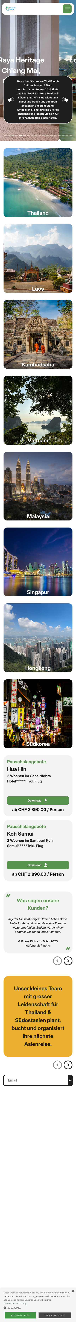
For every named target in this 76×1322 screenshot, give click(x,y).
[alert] (38, 1305)
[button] (38, 1308)
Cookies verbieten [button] (55, 1315)
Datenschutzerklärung (15, 1303)
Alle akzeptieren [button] (20, 1315)
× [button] (73, 1291)
